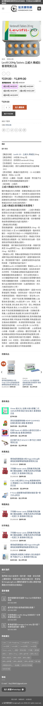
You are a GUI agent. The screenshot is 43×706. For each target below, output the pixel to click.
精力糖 (37, 661)
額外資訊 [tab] (5, 149)
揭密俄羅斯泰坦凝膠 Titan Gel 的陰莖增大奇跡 (24, 599)
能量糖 (17, 665)
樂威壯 (32, 154)
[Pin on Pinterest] (20, 130)
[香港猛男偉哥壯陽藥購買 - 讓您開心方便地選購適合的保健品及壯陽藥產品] (21, 8)
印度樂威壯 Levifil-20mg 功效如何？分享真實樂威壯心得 (24, 616)
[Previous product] (8, 73)
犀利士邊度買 (17, 661)
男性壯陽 (10, 59)
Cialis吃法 (34, 642)
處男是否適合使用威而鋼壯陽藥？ (21, 607)
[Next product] (4, 73)
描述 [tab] (3, 144)
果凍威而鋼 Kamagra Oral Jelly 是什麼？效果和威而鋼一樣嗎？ (24, 625)
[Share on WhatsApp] (4, 130)
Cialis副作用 (25, 642)
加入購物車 (19, 107)
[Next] (41, 377)
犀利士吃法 (34, 654)
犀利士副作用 (23, 654)
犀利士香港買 (28, 661)
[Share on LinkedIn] (24, 130)
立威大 (25, 154)
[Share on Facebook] (8, 130)
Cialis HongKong (13, 642)
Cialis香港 (33, 646)
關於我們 (14, 699)
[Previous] (1, 377)
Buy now (8, 114)
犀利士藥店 (26, 658)
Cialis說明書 (24, 646)
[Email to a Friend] (16, 130)
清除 (40, 81)
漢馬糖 (36, 650)
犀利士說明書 (6, 661)
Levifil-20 (17, 154)
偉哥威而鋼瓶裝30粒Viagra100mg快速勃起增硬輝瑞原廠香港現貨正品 (10, 382)
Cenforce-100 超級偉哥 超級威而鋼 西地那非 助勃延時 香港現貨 (32, 382)
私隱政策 (29, 699)
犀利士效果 (17, 658)
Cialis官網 (5, 646)
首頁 (3, 59)
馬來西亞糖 (6, 669)
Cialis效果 (14, 646)
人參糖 (15, 650)
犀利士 (4, 654)
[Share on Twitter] (12, 130)
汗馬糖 (30, 650)
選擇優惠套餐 (6, 83)
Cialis (4, 642)
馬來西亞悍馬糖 (26, 665)
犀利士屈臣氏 (6, 658)
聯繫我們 (21, 699)
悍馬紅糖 (23, 650)
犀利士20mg (13, 654)
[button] (3, 8)
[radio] (10, 86)
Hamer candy (6, 650)
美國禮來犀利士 (7, 665)
